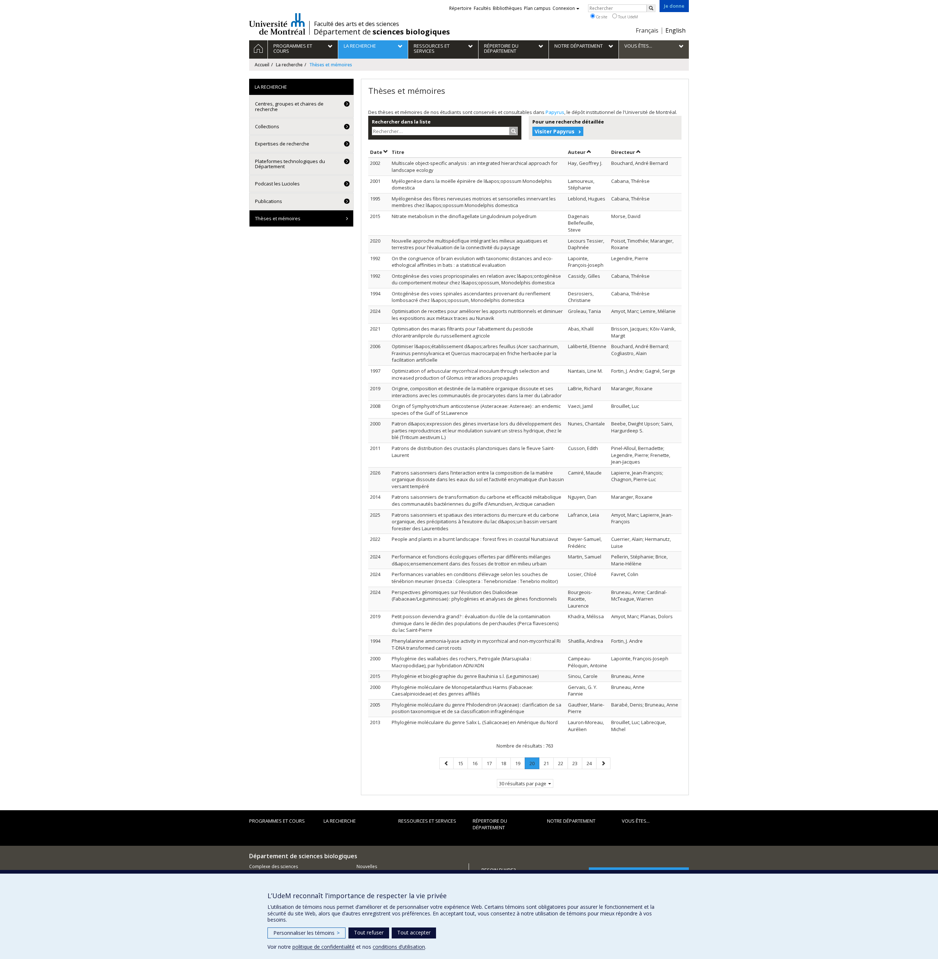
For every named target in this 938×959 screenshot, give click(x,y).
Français (647, 30)
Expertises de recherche (282, 143)
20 (534, 765)
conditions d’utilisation (399, 946)
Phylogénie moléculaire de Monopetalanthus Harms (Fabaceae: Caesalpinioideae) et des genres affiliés (462, 690)
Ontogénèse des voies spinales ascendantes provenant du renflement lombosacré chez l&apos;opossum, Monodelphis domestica (471, 297)
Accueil (262, 65)
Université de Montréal (277, 24)
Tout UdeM (627, 16)
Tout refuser (369, 932)
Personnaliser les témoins (306, 932)
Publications (268, 201)
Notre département (571, 821)
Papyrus (555, 112)
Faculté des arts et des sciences (356, 24)
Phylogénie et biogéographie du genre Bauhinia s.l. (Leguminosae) (465, 676)
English (675, 30)
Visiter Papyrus (555, 131)
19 (520, 763)
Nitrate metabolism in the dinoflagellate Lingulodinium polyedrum (464, 216)
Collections (267, 126)
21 (548, 763)
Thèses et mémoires (277, 218)
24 (591, 763)
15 (463, 763)
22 (563, 763)
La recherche (289, 65)
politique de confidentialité (323, 946)
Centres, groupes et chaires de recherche (289, 106)
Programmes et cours (277, 821)
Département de (382, 32)
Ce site (601, 16)
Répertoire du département (490, 824)
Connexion (564, 8)
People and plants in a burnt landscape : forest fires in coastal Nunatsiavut (475, 539)
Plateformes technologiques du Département (290, 164)
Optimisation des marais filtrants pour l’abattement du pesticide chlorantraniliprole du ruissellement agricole (462, 332)
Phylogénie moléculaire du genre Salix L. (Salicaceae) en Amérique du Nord (475, 722)
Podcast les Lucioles (277, 183)
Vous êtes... (636, 821)
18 (506, 763)
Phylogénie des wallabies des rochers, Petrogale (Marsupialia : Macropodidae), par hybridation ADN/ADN (461, 662)
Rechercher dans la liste (401, 121)
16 (477, 763)
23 (577, 763)
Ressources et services (427, 821)
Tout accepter (414, 932)
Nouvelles (367, 866)
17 (491, 763)
